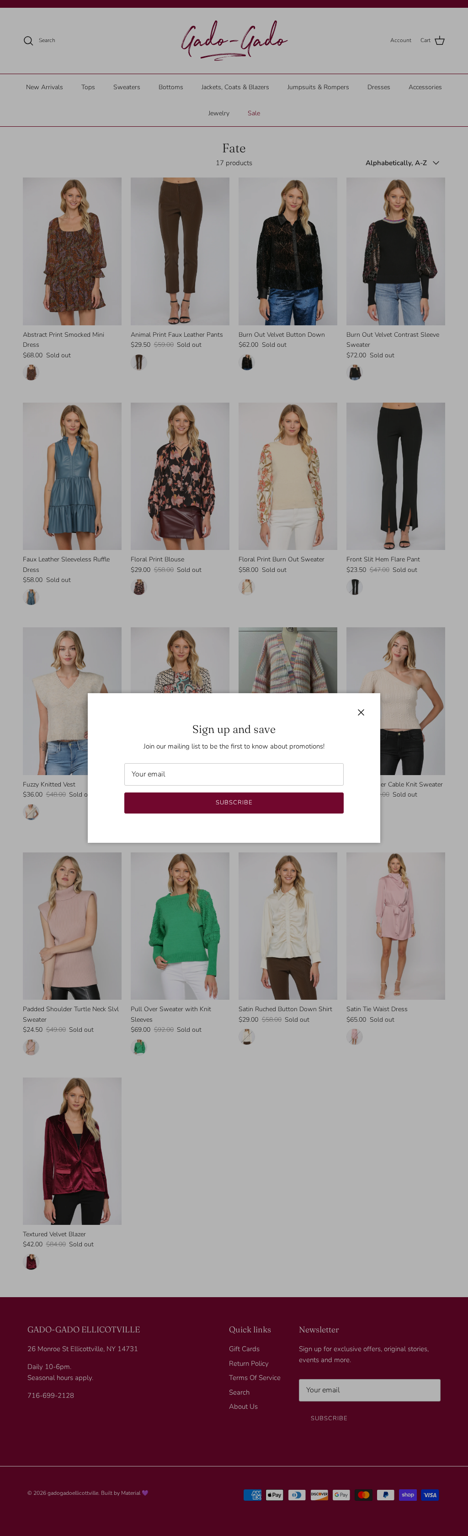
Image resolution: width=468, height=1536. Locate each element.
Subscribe (234, 802)
